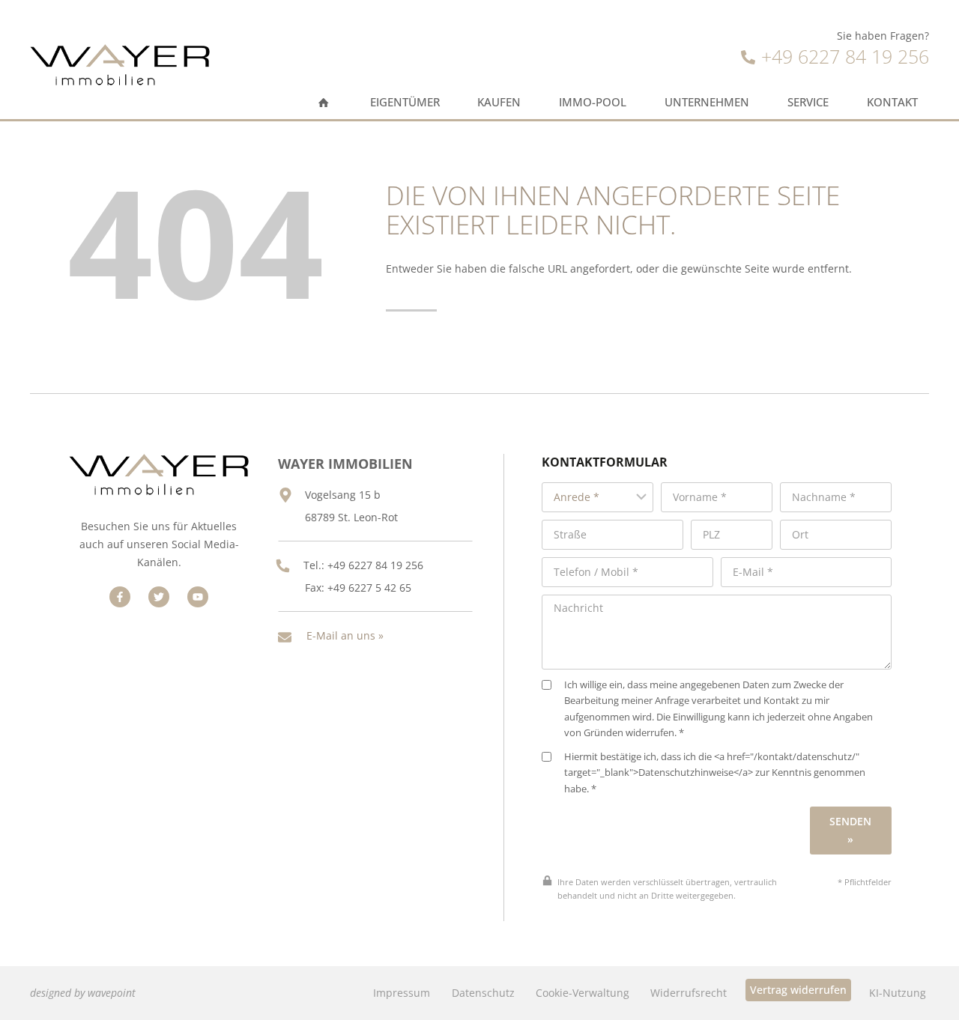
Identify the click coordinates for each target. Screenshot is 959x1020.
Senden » (850, 830)
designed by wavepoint (83, 993)
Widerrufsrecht (688, 993)
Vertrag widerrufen (798, 990)
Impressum (401, 993)
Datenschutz (483, 993)
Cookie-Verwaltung (582, 993)
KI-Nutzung (897, 993)
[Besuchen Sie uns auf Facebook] (119, 596)
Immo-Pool (592, 102)
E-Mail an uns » (345, 635)
